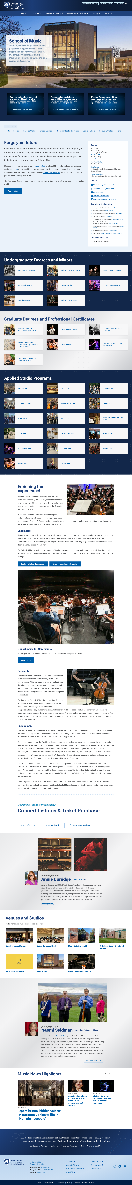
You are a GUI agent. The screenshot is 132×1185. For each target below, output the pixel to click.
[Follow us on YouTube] (125, 1167)
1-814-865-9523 (48, 1170)
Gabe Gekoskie (113, 230)
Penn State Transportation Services (111, 233)
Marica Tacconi (113, 223)
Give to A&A (95, 1169)
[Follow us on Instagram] (115, 1167)
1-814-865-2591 (45, 1167)
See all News (109, 1074)
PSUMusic (96, 185)
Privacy (39, 1183)
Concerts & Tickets (89, 131)
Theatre (89, 1146)
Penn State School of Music (101, 195)
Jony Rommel (95, 167)
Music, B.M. (78, 879)
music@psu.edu (96, 159)
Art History (44, 1146)
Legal (68, 1183)
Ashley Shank (113, 208)
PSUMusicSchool (109, 185)
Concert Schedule (28, 825)
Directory (95, 13)
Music (82, 1146)
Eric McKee (119, 213)
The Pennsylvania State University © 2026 (83, 1183)
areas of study (40, 166)
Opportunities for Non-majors (68, 131)
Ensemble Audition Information (65, 564)
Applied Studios (30, 131)
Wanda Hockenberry (97, 174)
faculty (15, 169)
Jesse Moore (109, 211)
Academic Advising (72, 1165)
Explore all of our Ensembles (32, 564)
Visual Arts (98, 1146)
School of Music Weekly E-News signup (104, 199)
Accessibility (61, 1183)
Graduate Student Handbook (100, 242)
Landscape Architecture (70, 1146)
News (118, 131)
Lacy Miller (109, 216)
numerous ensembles (51, 172)
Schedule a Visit (106, 3)
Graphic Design (55, 1146)
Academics (37, 13)
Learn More (26, 660)
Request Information (90, 3)
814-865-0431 (95, 155)
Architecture (34, 1146)
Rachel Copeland (117, 219)
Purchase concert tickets (80, 825)
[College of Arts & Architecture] (16, 5)
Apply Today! (13, 191)
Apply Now (119, 3)
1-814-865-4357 (40, 1172)
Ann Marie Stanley (96, 162)
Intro (8, 131)
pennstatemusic (97, 188)
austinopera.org (47, 903)
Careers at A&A (96, 1161)
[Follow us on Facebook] (119, 1167)
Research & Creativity (53, 13)
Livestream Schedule (52, 825)
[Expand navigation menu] (126, 3)
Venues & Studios (106, 131)
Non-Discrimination (49, 1183)
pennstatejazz (111, 188)
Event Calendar (96, 1165)
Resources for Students (74, 1169)
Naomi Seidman (61, 1036)
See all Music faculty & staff (93, 1060)
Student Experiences (46, 131)
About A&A (69, 1172)
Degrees (24, 13)
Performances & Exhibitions (76, 13)
